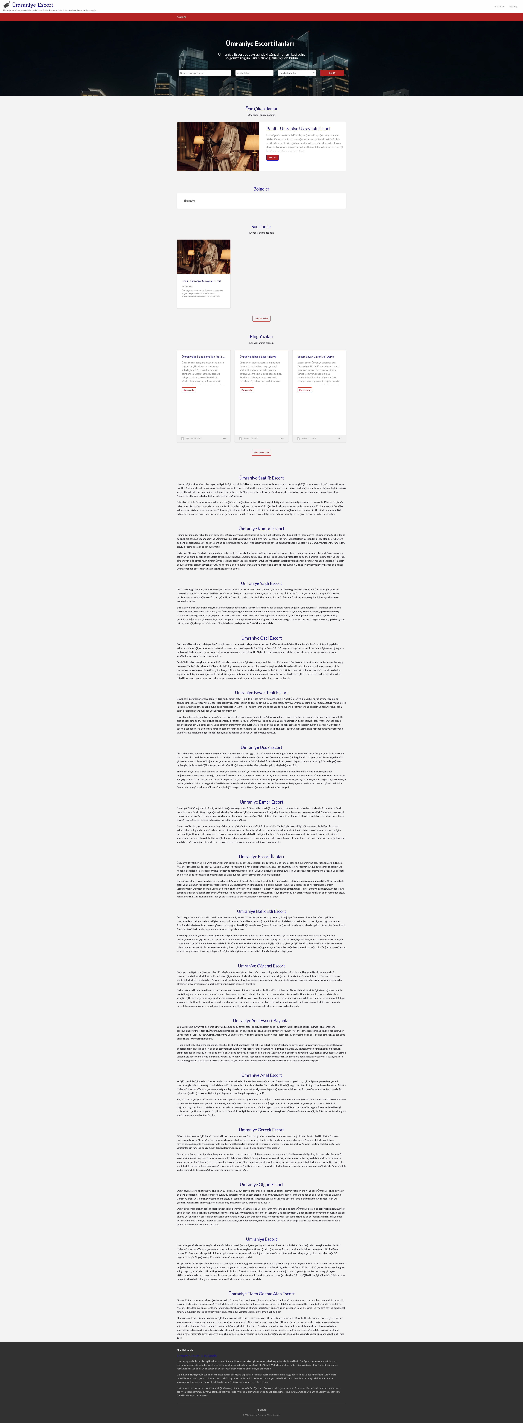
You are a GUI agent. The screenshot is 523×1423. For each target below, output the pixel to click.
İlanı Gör (274, 158)
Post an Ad (499, 6)
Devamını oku (190, 390)
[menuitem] (499, 6)
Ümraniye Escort (33, 4)
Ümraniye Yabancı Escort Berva (258, 356)
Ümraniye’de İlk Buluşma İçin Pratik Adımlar (207, 356)
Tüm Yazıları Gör (261, 452)
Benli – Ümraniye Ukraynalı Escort (298, 128)
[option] (261, 146)
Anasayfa (181, 17)
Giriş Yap (513, 6)
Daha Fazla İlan (261, 318)
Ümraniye (188, 286)
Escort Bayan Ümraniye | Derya (316, 356)
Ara (333, 73)
